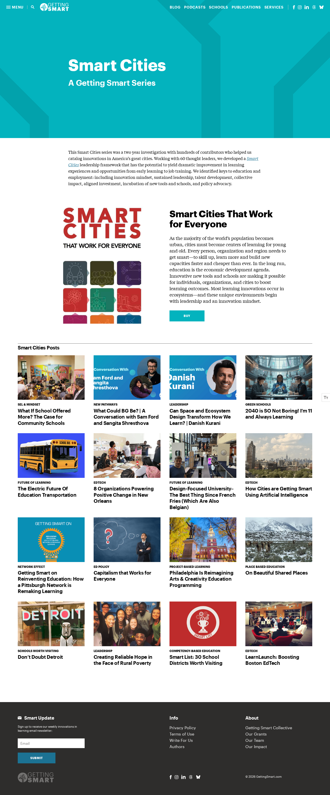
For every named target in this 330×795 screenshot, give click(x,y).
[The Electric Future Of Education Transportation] (51, 455)
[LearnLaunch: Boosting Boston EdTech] (278, 624)
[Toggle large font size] (326, 398)
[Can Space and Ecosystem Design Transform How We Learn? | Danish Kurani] (202, 377)
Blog (175, 7)
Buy (187, 316)
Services (274, 7)
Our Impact (256, 746)
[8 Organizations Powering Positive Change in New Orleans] (127, 455)
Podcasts (194, 7)
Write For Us (181, 740)
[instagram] (300, 7)
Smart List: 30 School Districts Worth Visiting (195, 660)
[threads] (314, 7)
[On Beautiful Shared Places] (278, 539)
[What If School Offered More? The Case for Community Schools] (51, 377)
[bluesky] (321, 7)
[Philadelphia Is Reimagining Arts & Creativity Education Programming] (202, 539)
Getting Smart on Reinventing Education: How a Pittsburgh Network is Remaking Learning (51, 582)
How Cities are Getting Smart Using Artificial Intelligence (278, 491)
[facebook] (294, 7)
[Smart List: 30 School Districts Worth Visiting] (202, 624)
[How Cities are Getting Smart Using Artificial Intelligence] (278, 455)
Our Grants (256, 733)
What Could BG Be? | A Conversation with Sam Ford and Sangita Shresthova (126, 417)
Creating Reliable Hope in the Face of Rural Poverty (123, 660)
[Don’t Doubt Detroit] (51, 624)
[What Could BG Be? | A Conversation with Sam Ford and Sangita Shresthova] (127, 377)
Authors (177, 746)
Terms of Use (181, 733)
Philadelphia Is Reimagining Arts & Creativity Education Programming (201, 579)
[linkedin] (306, 7)
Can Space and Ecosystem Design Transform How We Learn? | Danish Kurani (200, 417)
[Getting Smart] (54, 6)
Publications (246, 7)
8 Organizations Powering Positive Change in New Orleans (124, 494)
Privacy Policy (182, 727)
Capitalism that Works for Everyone (122, 576)
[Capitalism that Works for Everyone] (127, 539)
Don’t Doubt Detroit (40, 657)
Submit (36, 758)
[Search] (33, 7)
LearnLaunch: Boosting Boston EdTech (272, 660)
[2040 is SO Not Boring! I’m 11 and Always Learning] (278, 377)
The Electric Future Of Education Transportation (47, 491)
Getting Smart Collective (268, 727)
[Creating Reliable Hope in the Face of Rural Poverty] (127, 624)
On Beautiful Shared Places (276, 572)
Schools (218, 7)
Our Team (254, 740)
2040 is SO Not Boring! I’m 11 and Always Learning (278, 414)
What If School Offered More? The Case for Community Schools (44, 417)
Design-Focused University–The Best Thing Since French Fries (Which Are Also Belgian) (202, 497)
